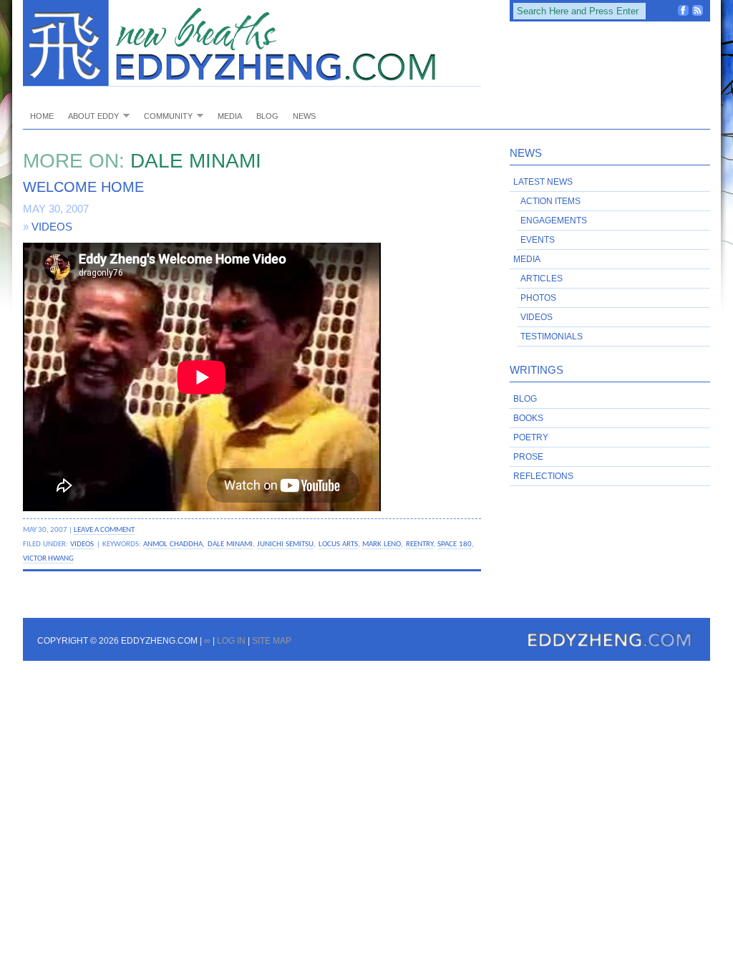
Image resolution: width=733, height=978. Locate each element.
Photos (538, 298)
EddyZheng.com (252, 43)
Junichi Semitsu (285, 544)
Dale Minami (230, 544)
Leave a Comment (104, 530)
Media (230, 116)
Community (165, 115)
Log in (231, 641)
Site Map (271, 641)
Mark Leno (381, 544)
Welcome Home (83, 187)
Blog (267, 116)
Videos (51, 227)
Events (537, 240)
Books (528, 418)
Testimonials (551, 336)
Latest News (543, 182)
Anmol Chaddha (173, 544)
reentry (419, 544)
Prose (528, 457)
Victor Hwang (48, 558)
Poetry (530, 437)
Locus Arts (338, 544)
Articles (541, 278)
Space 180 (454, 544)
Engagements (553, 221)
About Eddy (90, 115)
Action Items (550, 201)
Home (42, 116)
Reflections (543, 476)
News (304, 116)
